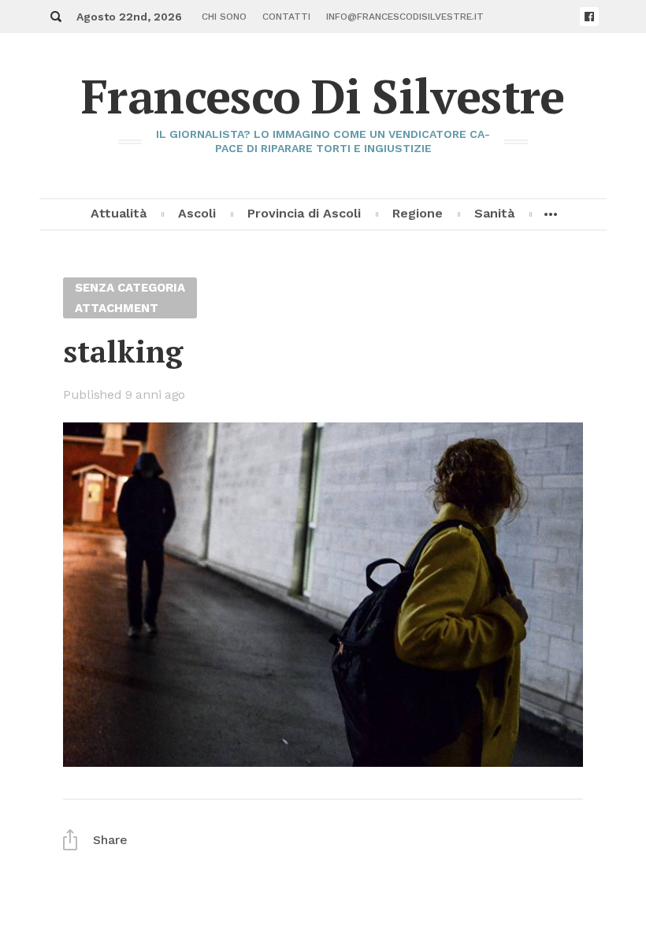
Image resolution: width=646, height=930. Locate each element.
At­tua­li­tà (119, 213)
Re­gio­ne (417, 213)
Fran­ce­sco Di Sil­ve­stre (323, 96)
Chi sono (224, 16)
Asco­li (197, 213)
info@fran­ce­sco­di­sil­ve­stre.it (405, 16)
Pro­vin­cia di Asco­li (304, 213)
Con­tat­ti (286, 16)
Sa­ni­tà (494, 213)
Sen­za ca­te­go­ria (130, 288)
